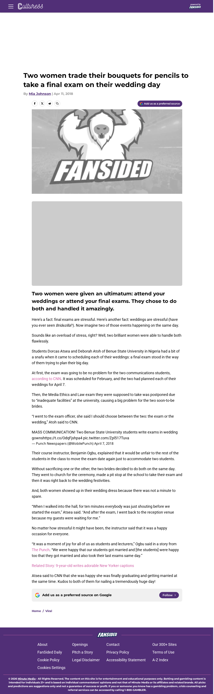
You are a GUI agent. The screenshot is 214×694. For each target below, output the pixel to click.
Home (36, 611)
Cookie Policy (48, 660)
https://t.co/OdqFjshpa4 (62, 438)
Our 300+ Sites (164, 644)
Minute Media (27, 678)
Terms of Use (163, 652)
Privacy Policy (117, 652)
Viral (48, 611)
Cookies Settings (51, 667)
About (42, 644)
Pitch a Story (82, 652)
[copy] (57, 103)
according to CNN (46, 379)
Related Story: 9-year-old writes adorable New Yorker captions (83, 565)
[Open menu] (10, 6)
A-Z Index (160, 660)
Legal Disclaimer (86, 660)
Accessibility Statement (126, 660)
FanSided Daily (49, 652)
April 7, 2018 (103, 443)
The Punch (41, 550)
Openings (80, 644)
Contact (113, 644)
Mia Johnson (40, 94)
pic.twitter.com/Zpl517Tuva (106, 438)
